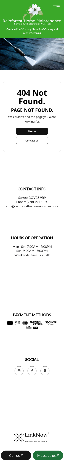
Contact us (32, 140)
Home (32, 131)
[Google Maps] (45, 370)
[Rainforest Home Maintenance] (32, 14)
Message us (46, 455)
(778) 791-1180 (37, 202)
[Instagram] (19, 370)
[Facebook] (32, 370)
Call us (14, 455)
